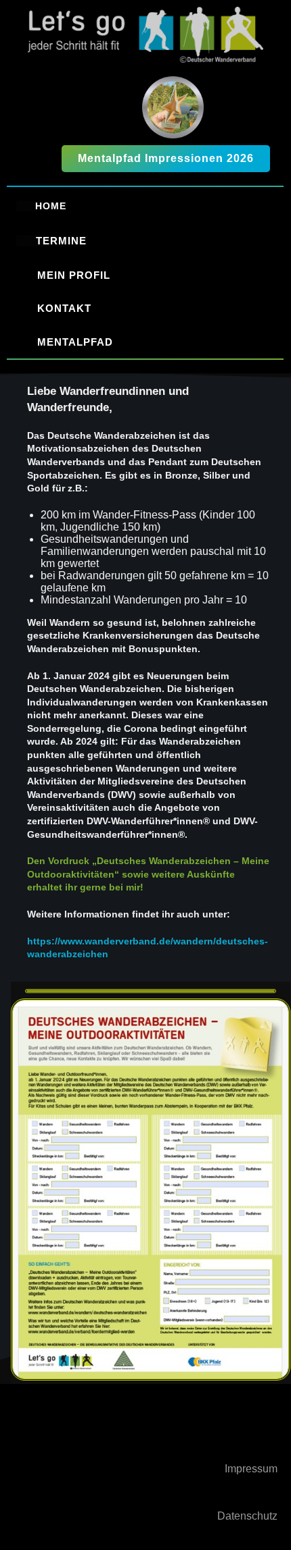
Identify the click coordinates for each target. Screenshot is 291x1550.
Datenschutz (247, 1516)
